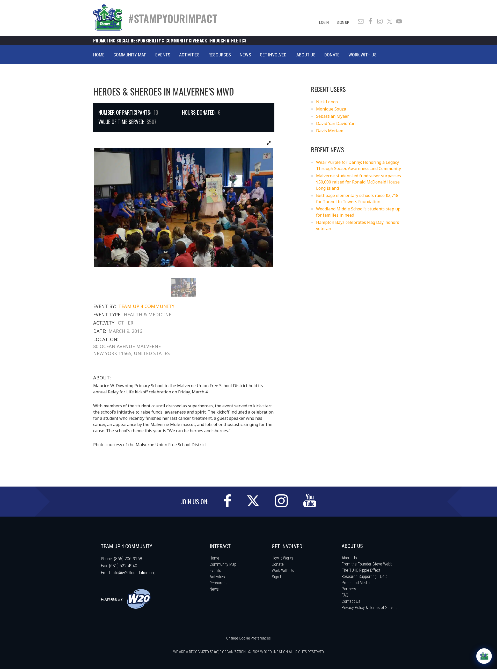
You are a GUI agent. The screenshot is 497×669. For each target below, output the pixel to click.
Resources (219, 582)
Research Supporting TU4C (364, 576)
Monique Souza (331, 109)
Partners (349, 588)
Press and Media (356, 582)
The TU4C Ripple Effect (361, 570)
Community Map (223, 564)
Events (215, 570)
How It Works (282, 558)
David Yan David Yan (335, 123)
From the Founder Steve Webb (367, 564)
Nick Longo (327, 102)
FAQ (345, 595)
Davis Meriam (329, 131)
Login (324, 22)
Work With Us (283, 570)
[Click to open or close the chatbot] (484, 656)
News (214, 589)
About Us (349, 557)
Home (214, 558)
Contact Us (351, 601)
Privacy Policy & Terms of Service (370, 607)
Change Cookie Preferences (248, 638)
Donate (278, 564)
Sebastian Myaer (332, 116)
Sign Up (343, 22)
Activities (217, 576)
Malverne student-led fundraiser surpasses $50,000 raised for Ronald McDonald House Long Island (358, 182)
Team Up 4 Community (146, 306)
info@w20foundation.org (133, 572)
